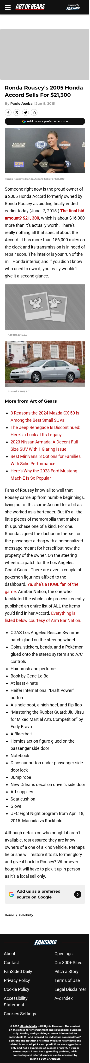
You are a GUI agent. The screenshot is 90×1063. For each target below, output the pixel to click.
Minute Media (28, 1026)
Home (9, 915)
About (9, 953)
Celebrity (26, 915)
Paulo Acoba (21, 103)
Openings (63, 953)
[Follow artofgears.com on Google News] (77, 894)
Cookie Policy (16, 989)
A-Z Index (63, 998)
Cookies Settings (20, 1013)
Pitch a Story (66, 971)
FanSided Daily (18, 971)
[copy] (34, 112)
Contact (11, 962)
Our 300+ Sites (68, 962)
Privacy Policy (17, 980)
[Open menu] (8, 7)
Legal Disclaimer (70, 989)
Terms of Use (67, 980)
